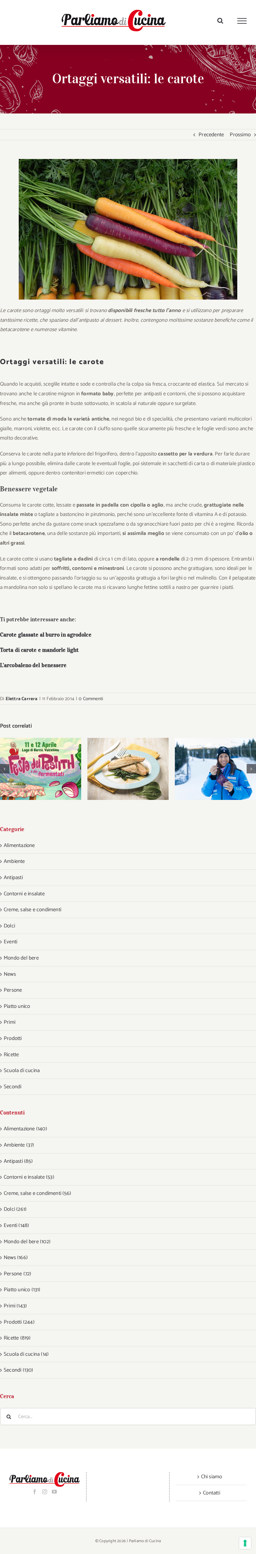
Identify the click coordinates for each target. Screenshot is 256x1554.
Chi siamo (211, 1476)
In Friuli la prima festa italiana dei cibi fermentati (33, 769)
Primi (9, 1022)
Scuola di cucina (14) (26, 1354)
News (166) (16, 1257)
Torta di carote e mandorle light (39, 650)
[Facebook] (34, 1491)
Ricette (11, 1054)
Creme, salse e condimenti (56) (37, 1193)
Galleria (49, 769)
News (10, 974)
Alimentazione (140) (25, 1128)
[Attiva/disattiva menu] (242, 21)
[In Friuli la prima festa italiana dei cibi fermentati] (40, 769)
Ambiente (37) (19, 1145)
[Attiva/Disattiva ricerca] (220, 20)
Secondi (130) (18, 1370)
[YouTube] (54, 1491)
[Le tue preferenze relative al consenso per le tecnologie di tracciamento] (245, 1543)
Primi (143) (15, 1305)
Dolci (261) (15, 1209)
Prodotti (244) (19, 1322)
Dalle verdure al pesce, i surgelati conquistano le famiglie (120, 769)
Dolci (9, 925)
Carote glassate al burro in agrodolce (45, 634)
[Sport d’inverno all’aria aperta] (215, 769)
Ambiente (14, 861)
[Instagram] (44, 1491)
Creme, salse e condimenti (32, 909)
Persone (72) (17, 1273)
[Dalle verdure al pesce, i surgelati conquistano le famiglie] (128, 769)
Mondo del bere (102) (27, 1241)
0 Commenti (91, 699)
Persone (13, 990)
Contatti (211, 1493)
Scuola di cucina (22, 1070)
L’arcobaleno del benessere (33, 665)
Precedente (211, 134)
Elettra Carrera (22, 699)
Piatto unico (17, 1006)
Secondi (12, 1086)
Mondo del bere (21, 958)
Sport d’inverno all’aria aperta (207, 769)
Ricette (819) (17, 1338)
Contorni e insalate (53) (29, 1177)
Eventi (10, 941)
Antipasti (13, 877)
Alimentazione (19, 845)
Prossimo (240, 134)
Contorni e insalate (24, 893)
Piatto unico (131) (22, 1289)
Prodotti (13, 1038)
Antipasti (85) (18, 1161)
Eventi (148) (16, 1225)
